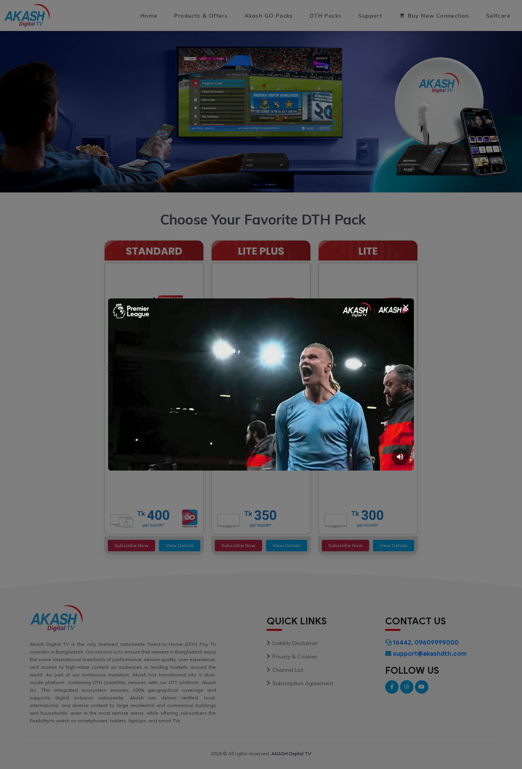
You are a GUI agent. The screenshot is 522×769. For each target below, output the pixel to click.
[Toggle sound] (400, 456)
